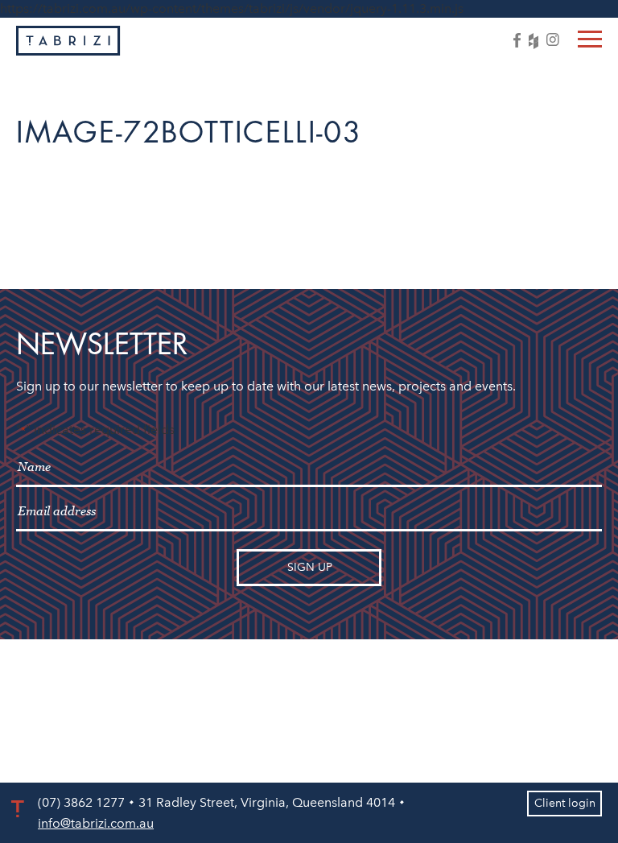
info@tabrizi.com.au (96, 823)
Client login (564, 803)
